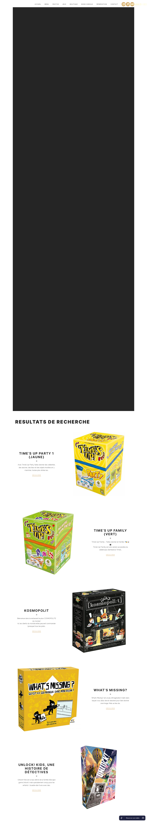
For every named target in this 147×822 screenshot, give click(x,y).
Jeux (64, 4)
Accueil (38, 4)
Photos (56, 4)
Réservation (102, 4)
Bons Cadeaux (87, 4)
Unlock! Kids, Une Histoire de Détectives (36, 768)
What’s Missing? (110, 690)
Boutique (74, 4)
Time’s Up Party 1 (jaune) (36, 455)
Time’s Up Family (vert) (110, 532)
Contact (114, 4)
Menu (47, 4)
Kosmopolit (36, 611)
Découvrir (36, 475)
